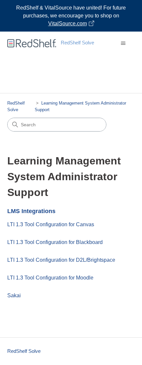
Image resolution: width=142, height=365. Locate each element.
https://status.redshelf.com (103, 85)
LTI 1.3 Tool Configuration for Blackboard (55, 242)
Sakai (14, 295)
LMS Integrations (31, 211)
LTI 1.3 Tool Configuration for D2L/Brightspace (61, 260)
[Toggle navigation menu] (123, 43)
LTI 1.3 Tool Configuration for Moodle (50, 277)
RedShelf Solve (24, 351)
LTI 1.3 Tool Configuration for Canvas (50, 224)
